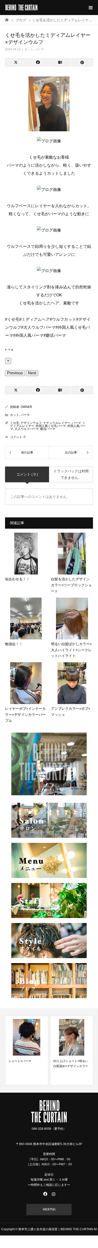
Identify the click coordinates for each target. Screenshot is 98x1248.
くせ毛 (14, 423)
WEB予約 (49, 1209)
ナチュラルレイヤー (56, 423)
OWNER (26, 407)
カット (28, 49)
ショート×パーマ (19, 1061)
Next (32, 373)
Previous (15, 373)
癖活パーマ (47, 429)
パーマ (39, 49)
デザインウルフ (31, 423)
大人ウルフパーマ (27, 429)
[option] (26, 1050)
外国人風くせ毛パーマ (51, 426)
